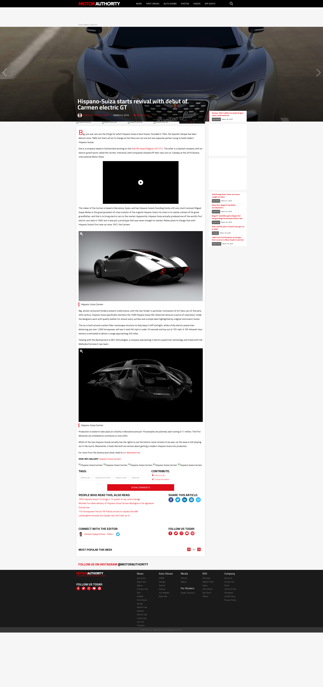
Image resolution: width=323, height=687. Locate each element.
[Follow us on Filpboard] (192, 533)
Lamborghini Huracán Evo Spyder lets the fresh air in (104, 515)
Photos (185, 4)
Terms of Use (230, 589)
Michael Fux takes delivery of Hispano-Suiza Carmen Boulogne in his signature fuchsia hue (116, 505)
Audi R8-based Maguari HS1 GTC (147, 148)
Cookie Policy (229, 596)
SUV (138, 593)
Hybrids (140, 596)
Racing (140, 604)
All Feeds (206, 578)
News (139, 4)
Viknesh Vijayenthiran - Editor (99, 534)
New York (163, 596)
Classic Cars (217, 243)
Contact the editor (161, 479)
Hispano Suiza (121, 477)
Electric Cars (85, 477)
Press (226, 585)
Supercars (94, 25)
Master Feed (208, 582)
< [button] (189, 549)
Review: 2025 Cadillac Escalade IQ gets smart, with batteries (227, 114)
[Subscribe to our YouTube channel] (187, 533)
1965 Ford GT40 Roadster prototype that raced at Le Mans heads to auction (228, 238)
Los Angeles (164, 593)
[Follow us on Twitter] (176, 533)
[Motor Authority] (99, 3)
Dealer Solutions (188, 593)
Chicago (162, 582)
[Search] (238, 3)
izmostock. (179, 630)
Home (80, 25)
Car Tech (140, 622)
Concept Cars (142, 589)
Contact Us (229, 582)
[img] (170, 499)
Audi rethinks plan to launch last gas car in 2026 (228, 227)
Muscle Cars (142, 607)
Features (141, 625)
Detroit (162, 585)
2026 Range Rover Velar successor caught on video (226, 195)
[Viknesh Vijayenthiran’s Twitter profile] (116, 534)
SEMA (161, 578)
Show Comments (140, 487)
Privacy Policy (230, 600)
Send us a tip (159, 475)
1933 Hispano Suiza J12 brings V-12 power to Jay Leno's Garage (109, 499)
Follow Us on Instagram (113, 564)
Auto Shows (170, 4)
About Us (228, 578)
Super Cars (141, 582)
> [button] (199, 549)
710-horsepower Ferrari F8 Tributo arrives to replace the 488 (108, 511)
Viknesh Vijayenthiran (96, 115)
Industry (215, 232)
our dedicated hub (131, 452)
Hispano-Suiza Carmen (110, 459)
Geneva (162, 589)
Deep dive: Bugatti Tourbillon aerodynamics (224, 206)
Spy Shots (210, 4)
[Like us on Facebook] (170, 533)
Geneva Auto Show (103, 477)
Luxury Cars (142, 618)
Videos (196, 4)
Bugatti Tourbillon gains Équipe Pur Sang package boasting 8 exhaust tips (227, 217)
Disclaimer (228, 593)
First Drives (152, 4)
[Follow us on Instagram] (181, 533)
